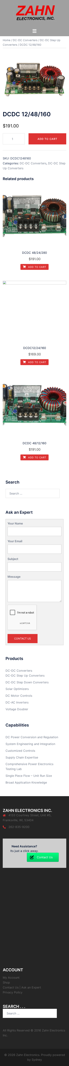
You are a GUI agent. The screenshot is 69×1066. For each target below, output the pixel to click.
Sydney (37, 1059)
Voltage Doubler (17, 709)
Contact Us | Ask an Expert (22, 987)
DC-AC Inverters (17, 702)
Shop (6, 982)
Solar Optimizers (17, 689)
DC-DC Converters (25, 40)
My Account (11, 977)
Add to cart (47, 138)
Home (6, 40)
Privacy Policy (12, 992)
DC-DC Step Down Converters (27, 682)
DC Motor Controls (19, 695)
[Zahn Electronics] (34, 14)
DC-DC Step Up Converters (25, 675)
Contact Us (22, 638)
